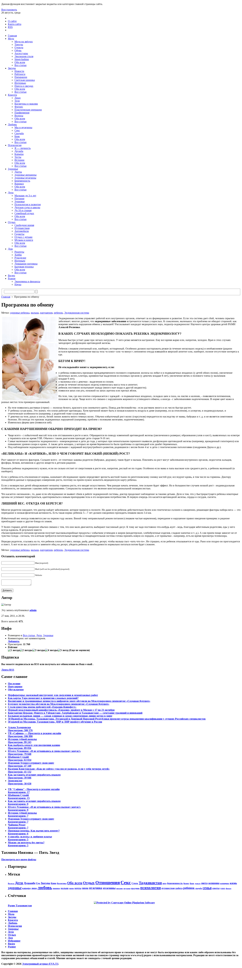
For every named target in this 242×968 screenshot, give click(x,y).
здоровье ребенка (19, 312)
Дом (10, 248)
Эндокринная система (76, 312)
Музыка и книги (23, 240)
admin (33, 610)
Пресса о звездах (23, 86)
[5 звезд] (63, 650)
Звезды (12, 68)
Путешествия (21, 228)
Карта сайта (14, 24)
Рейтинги (19, 74)
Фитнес (18, 106)
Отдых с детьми (23, 237)
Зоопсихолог (19, 782)
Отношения (107, 882)
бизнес (186, 883)
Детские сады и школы (27, 207)
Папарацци (20, 77)
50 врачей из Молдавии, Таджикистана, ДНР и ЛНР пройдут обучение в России (55, 721)
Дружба (18, 151)
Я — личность (22, 148)
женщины (224, 883)
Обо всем (19, 62)
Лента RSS (7, 669)
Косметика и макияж (26, 103)
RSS (10, 27)
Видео (11, 275)
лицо (34, 888)
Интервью (20, 83)
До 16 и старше (23, 210)
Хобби (18, 254)
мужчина (95, 888)
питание (119, 888)
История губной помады (22, 741)
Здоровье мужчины (25, 177)
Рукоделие (20, 257)
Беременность (22, 180)
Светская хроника (24, 80)
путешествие (168, 888)
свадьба (198, 888)
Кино (53, 883)
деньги (197, 883)
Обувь (17, 50)
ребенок (58, 312)
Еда (38, 883)
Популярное (15, 686)
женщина (213, 883)
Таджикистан (150, 883)
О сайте (12, 21)
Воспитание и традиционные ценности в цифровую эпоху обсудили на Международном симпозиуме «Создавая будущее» (79, 701)
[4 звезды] (51, 650)
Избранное (14, 940)
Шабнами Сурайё (19, 758)
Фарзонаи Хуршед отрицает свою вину (31, 764)
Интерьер (19, 260)
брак (192, 883)
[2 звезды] (26, 650)
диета (204, 883)
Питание (19, 198)
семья (207, 888)
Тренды (18, 44)
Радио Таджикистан (20, 905)
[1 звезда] (14, 650)
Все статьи (20, 65)
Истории (19, 160)
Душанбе (30, 883)
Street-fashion (21, 59)
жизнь (233, 883)
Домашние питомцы (26, 263)
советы (216, 888)
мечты (77, 888)
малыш (35, 312)
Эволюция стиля (23, 56)
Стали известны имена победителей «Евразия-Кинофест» (42, 707)
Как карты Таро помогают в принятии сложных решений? (43, 698)
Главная (12, 35)
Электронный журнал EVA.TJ (40, 963)
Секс (17, 130)
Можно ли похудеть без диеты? (26, 844)
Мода (11, 38)
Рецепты (19, 251)
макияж (56, 888)
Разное (11, 278)
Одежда (18, 47)
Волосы (18, 115)
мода (85, 888)
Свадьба (19, 133)
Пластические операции (28, 109)
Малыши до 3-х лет (25, 195)
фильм (228, 888)
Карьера (19, 154)
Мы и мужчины (23, 127)
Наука (17, 284)
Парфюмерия (21, 112)
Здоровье (13, 169)
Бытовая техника (24, 266)
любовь (45, 887)
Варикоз (19, 183)
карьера (26, 888)
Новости (19, 71)
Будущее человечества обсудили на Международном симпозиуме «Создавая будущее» (58, 704)
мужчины (109, 888)
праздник (135, 888)
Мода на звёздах (23, 41)
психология (150, 888)
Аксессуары (21, 53)
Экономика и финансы (27, 281)
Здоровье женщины (25, 174)
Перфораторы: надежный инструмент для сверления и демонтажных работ (53, 695)
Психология (14, 145)
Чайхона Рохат (18, 826)
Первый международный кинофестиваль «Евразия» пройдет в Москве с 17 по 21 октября (61, 710)
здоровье (15, 888)
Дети (10, 192)
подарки (126, 888)
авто (164, 883)
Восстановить (9, 9)
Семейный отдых (24, 213)
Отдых (11, 222)
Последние (14, 683)
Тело (17, 100)
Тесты (17, 157)
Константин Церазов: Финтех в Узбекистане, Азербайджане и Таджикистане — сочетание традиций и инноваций (75, 712)
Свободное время (24, 225)
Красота (12, 94)
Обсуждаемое (16, 689)
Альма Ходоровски (20, 729)
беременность (175, 883)
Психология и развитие (27, 204)
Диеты (18, 171)
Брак (17, 136)
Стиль (135, 883)
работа (179, 888)
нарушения (46, 312)
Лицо (17, 97)
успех (222, 888)
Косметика (62, 883)
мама (71, 888)
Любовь (12, 124)
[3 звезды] (38, 650)
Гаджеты (19, 234)
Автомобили (21, 231)
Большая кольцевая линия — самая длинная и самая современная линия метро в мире (60, 715)
